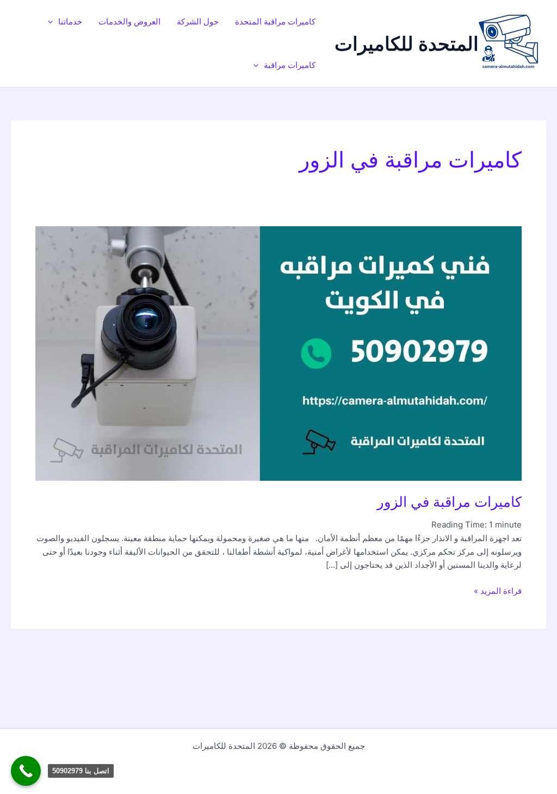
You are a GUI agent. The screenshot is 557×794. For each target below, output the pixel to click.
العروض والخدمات (129, 21)
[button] (53, 22)
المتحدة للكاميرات (407, 43)
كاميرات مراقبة (289, 65)
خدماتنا (70, 21)
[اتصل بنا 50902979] (26, 771)
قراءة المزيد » (498, 590)
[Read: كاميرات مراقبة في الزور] (278, 353)
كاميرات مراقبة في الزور (449, 501)
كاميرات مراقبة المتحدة (275, 21)
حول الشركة (198, 21)
